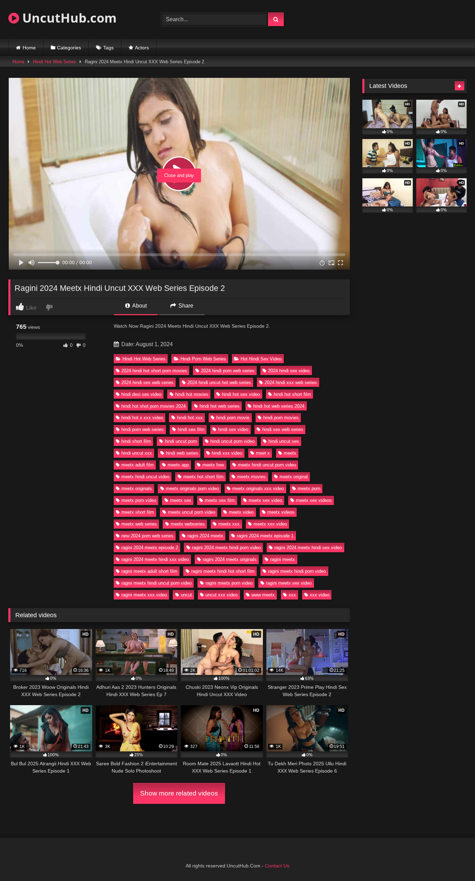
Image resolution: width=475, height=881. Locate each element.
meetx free (213, 464)
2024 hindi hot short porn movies (154, 370)
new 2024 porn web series (147, 535)
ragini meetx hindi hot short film (223, 571)
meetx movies (251, 476)
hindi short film (136, 441)
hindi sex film (191, 429)
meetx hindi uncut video (145, 476)
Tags (108, 47)
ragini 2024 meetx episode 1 (265, 535)
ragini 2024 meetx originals (230, 559)
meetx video (241, 512)
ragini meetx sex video (289, 583)
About (139, 306)
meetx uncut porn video (191, 512)
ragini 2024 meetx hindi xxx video (155, 559)
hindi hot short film (292, 394)
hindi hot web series (220, 406)
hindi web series (182, 453)
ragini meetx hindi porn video (297, 571)
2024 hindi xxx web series (291, 382)
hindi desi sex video (141, 394)
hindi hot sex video (241, 394)
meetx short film (137, 512)
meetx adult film (137, 464)
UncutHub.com (67, 17)
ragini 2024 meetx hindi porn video (226, 547)
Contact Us (277, 865)
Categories (69, 47)
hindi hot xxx (190, 417)
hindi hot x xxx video (142, 417)
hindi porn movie (232, 417)
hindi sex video (233, 429)
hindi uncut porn (181, 441)
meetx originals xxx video (258, 488)
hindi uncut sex (283, 441)
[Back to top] (453, 860)
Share (185, 306)
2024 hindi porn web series (228, 370)
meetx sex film (220, 500)
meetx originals (136, 488)
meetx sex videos (314, 500)
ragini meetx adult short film (149, 571)
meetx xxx (229, 524)
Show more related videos (179, 793)
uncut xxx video (222, 594)
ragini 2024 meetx (205, 535)
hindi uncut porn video (232, 441)
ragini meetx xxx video (144, 594)
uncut (186, 594)
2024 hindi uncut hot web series (219, 382)
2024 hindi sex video (288, 370)
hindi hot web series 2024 (278, 406)
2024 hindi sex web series (147, 382)
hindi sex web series (282, 429)
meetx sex (180, 500)
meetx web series (139, 524)
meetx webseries (188, 524)
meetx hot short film (203, 476)
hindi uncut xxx (136, 453)
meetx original (294, 476)
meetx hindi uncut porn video (267, 464)
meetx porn (309, 488)
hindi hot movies (191, 394)
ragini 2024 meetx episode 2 (149, 547)
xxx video (319, 594)
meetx (290, 453)
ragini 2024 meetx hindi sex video (308, 547)
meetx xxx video (270, 524)
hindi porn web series (142, 429)
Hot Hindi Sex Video (261, 358)
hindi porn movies (281, 417)
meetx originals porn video (192, 488)
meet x (263, 453)
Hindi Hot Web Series (54, 61)
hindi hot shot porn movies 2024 (153, 406)
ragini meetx (282, 559)
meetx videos (281, 512)
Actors (142, 47)
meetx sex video (265, 500)
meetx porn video (138, 500)
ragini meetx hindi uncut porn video (156, 583)
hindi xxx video (227, 453)
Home (29, 47)
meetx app (178, 464)
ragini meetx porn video (229, 583)
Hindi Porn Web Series (203, 358)
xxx (292, 594)
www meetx (263, 594)
